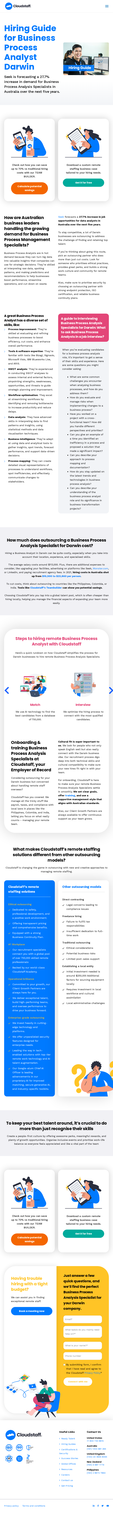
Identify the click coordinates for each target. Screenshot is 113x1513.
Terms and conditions (33, 1505)
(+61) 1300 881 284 (96, 1449)
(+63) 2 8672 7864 (96, 1473)
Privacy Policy (92, 1372)
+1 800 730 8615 (95, 1441)
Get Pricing (67, 1485)
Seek (61, 216)
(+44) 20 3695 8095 (97, 1456)
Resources (66, 1469)
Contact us (67, 1480)
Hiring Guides (68, 1444)
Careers (65, 1474)
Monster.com (100, 568)
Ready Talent (68, 1438)
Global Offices (68, 1463)
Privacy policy (11, 1505)
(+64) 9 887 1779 (95, 1464)
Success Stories (69, 1458)
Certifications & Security (68, 1451)
